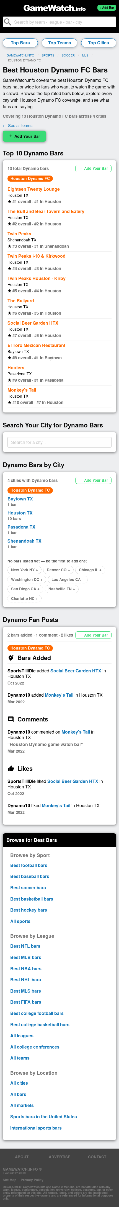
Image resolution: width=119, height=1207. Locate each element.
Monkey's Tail (21, 390)
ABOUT (22, 1156)
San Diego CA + (25, 588)
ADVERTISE (59, 1156)
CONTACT (97, 1156)
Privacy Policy (32, 1179)
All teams (20, 1058)
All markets (22, 1105)
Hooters (15, 367)
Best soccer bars (28, 887)
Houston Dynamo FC (30, 178)
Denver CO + (58, 569)
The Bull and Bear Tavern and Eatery (45, 211)
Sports (48, 55)
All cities (19, 1083)
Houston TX (18, 195)
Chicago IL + (90, 569)
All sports (20, 921)
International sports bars (36, 1128)
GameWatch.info (20, 55)
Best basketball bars (31, 899)
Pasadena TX (19, 373)
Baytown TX (18, 351)
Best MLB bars (25, 957)
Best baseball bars (29, 876)
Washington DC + (27, 579)
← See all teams (18, 125)
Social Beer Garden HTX (32, 323)
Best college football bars (37, 1013)
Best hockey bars (28, 910)
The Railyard (20, 300)
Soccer (68, 55)
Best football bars (28, 865)
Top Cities (98, 42)
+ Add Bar (106, 7)
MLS (85, 55)
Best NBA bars (26, 968)
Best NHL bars (25, 979)
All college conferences (35, 1047)
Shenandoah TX (22, 240)
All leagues (21, 1035)
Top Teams (59, 42)
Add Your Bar (24, 136)
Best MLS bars (25, 991)
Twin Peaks (19, 233)
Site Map (9, 1179)
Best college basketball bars (39, 1024)
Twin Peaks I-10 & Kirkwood (36, 256)
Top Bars (20, 42)
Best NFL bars (25, 946)
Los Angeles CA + (67, 579)
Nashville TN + (61, 588)
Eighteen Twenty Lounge (33, 189)
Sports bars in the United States (43, 1116)
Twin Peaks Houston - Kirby (36, 278)
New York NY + (24, 569)
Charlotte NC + (24, 598)
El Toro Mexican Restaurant (36, 345)
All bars (18, 1094)
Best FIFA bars (25, 1002)
